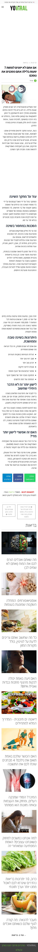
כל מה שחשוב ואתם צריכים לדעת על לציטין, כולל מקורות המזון (19, 641)
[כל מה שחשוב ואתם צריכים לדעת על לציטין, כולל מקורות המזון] (19, 621)
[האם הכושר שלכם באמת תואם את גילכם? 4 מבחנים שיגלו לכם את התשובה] (19, 739)
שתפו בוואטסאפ (30, 478)
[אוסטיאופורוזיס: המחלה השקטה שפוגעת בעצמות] (19, 584)
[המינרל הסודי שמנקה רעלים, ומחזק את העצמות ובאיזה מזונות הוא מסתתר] (19, 780)
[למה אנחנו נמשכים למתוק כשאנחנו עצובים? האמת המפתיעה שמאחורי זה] (19, 821)
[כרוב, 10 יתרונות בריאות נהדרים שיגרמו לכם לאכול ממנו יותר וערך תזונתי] (19, 862)
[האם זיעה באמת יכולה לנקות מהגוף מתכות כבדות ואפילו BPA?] (19, 661)
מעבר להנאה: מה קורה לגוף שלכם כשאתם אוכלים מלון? (19, 924)
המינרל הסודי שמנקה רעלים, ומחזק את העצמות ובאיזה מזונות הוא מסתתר (20, 801)
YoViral (31, 945)
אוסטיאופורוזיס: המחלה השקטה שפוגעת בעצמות (20, 602)
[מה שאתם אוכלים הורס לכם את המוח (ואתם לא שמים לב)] (19, 543)
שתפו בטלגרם (7, 478)
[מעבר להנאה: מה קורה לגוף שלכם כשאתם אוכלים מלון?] (19, 903)
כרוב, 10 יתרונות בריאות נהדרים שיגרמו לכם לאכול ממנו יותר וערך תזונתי (20, 883)
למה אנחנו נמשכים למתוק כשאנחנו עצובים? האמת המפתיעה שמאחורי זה (19, 842)
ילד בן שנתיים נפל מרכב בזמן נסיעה (9, 510)
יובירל (31, 81)
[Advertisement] (19, 35)
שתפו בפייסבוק (18, 478)
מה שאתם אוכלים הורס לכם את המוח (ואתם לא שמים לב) (21, 563)
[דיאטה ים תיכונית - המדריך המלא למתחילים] (19, 702)
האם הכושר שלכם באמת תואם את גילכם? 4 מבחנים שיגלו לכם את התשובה (19, 760)
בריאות (11, 492)
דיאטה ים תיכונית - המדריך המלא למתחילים (19, 721)
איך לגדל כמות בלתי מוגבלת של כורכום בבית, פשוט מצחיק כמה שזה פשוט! (26, 512)
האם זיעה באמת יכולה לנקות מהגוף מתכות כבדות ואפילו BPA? (19, 682)
